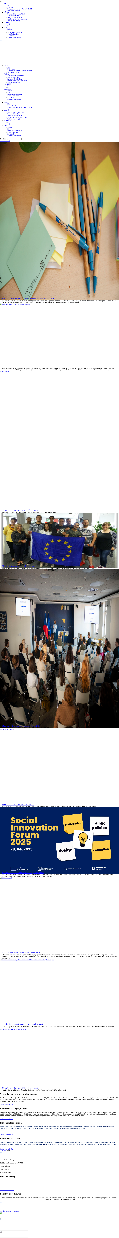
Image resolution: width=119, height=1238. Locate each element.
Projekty (2, 1186)
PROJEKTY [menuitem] (7, 22)
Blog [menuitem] (8, 30)
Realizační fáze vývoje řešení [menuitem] (16, 14)
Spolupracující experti (13, 72)
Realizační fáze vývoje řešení (16, 75)
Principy (2, 1183)
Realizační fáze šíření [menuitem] (13, 15)
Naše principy (11, 69)
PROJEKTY (7, 84)
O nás (1, 1180)
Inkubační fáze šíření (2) (14, 79)
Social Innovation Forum (14, 94)
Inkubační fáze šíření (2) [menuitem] (14, 17)
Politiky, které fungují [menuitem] (13, 20)
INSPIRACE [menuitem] (8, 27)
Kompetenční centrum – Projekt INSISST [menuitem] (19, 9)
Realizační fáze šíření (13, 77)
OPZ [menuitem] (8, 25)
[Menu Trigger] (0, 1)
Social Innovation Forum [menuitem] (14, 32)
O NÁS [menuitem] (6, 4)
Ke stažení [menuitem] (10, 36)
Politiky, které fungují (13, 82)
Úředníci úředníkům (13, 96)
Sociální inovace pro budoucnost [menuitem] (17, 19)
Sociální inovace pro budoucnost (17, 80)
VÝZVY (6, 74)
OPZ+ (9, 86)
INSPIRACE (8, 89)
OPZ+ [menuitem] (9, 24)
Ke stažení (10, 97)
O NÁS (6, 65)
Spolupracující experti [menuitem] (13, 10)
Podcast (9, 91)
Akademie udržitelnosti (14, 99)
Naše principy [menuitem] (11, 7)
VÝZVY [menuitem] (6, 12)
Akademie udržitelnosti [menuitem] (14, 37)
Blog (8, 92)
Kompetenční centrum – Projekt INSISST (19, 70)
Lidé (8, 67)
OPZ (8, 87)
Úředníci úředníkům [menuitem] (13, 34)
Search (2, 139)
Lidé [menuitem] (8, 5)
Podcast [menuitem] (9, 29)
